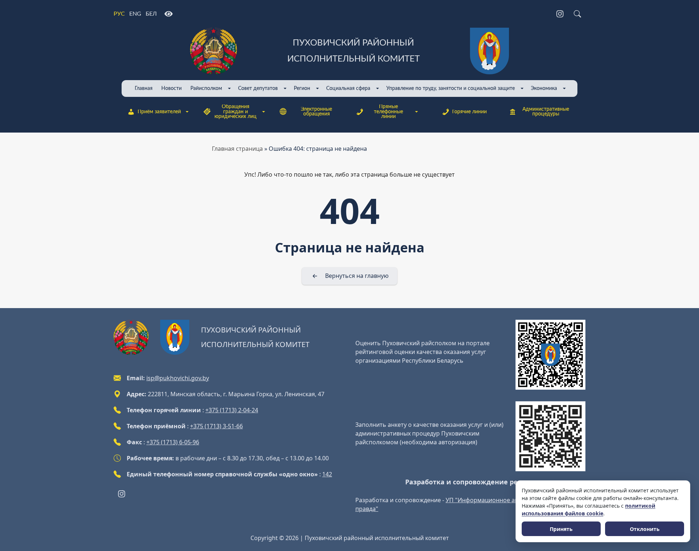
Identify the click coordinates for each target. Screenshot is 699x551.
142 (327, 474)
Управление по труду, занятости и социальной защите (450, 88)
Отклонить (645, 529)
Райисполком (206, 88)
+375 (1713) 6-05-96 (172, 442)
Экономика (544, 88)
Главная (144, 88)
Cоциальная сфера (348, 88)
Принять (561, 529)
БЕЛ (151, 14)
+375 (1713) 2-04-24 (231, 410)
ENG (135, 14)
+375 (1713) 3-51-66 (216, 426)
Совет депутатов (258, 88)
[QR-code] (550, 355)
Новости (171, 88)
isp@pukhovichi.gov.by (177, 378)
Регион (302, 88)
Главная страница (237, 149)
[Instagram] (560, 14)
